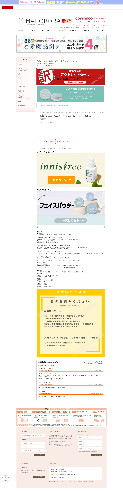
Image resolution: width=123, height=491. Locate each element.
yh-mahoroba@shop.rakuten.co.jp (66, 474)
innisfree (61, 61)
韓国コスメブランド (21, 91)
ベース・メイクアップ (22, 69)
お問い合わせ (76, 27)
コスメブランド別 (51, 61)
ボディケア (72, 30)
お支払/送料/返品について (66, 27)
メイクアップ (46, 30)
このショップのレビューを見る (95, 363)
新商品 (20, 30)
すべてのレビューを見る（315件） (94, 362)
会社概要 (57, 27)
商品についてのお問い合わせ (49, 148)
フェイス (62, 60)
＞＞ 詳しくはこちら (39, 454)
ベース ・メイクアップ (52, 60)
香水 (98, 30)
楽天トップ (104, 27)
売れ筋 (52, 63)
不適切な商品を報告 (65, 148)
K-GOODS (21, 106)
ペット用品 (21, 86)
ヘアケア (60, 30)
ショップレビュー (91, 27)
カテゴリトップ (41, 60)
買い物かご (98, 27)
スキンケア (31, 30)
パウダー (68, 60)
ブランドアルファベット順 (23, 97)
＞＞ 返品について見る (39, 476)
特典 (103, 30)
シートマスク (87, 30)
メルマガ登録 (83, 27)
